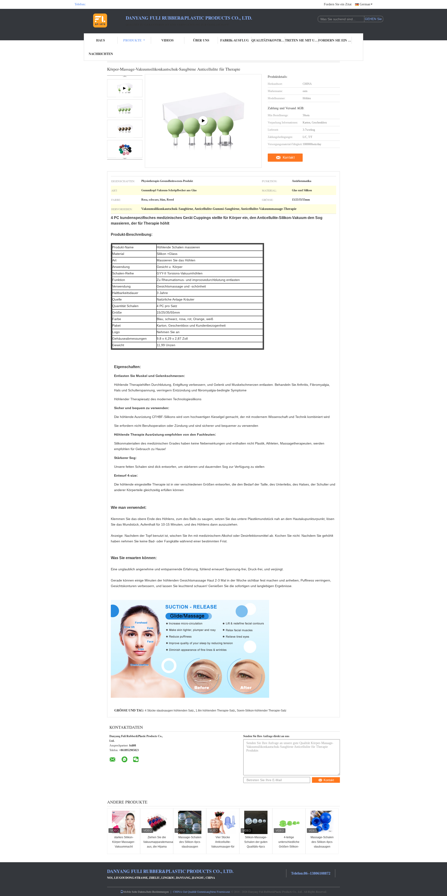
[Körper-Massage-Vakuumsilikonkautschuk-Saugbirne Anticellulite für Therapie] (124, 108)
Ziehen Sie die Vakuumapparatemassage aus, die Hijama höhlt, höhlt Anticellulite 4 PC (157, 847)
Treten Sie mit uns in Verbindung (301, 40)
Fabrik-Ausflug (234, 40)
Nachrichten (101, 53)
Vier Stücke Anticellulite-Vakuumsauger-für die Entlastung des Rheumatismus (223, 847)
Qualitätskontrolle (268, 40)
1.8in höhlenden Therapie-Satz (215, 710)
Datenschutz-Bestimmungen (153, 891)
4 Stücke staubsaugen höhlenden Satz (169, 710)
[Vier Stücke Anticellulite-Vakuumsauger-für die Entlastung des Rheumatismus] (223, 822)
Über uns (201, 40)
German (365, 4)
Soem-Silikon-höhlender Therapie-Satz (261, 710)
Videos (167, 40)
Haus (100, 40)
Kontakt (289, 157)
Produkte (132, 40)
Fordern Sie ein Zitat (338, 4)
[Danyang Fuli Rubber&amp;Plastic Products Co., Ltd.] (100, 20)
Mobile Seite (130, 891)
